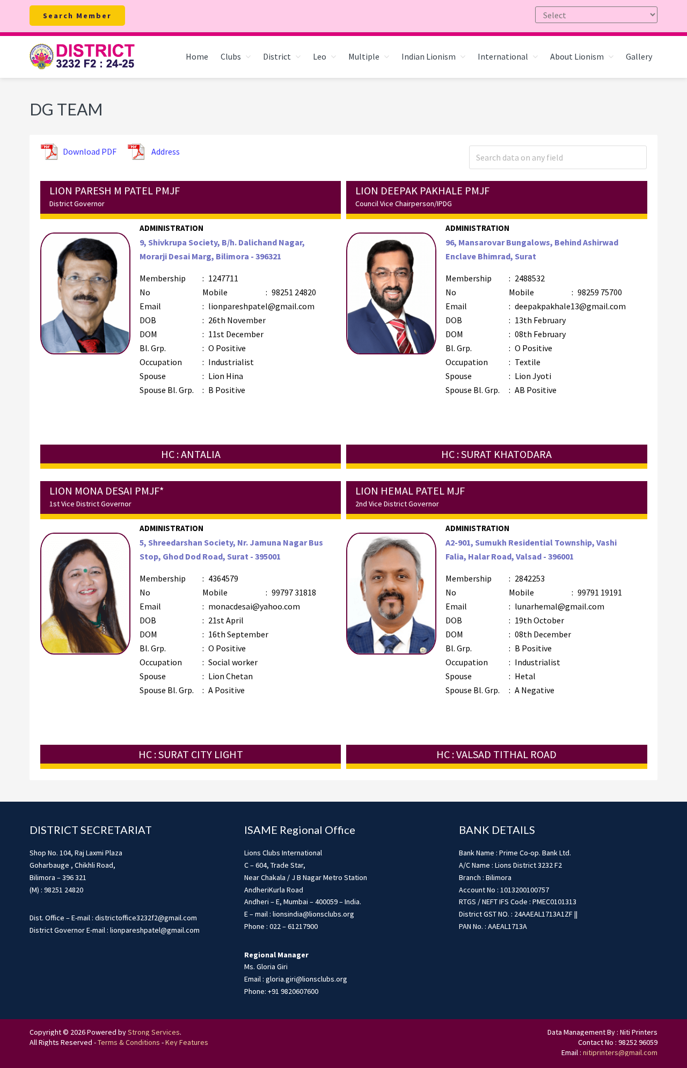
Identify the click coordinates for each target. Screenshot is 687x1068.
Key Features (186, 1042)
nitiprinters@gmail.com (620, 1052)
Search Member (77, 15)
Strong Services (154, 1032)
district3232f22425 (83, 56)
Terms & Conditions (129, 1042)
